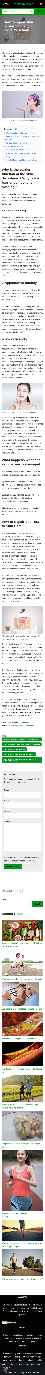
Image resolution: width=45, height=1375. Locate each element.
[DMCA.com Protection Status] (9, 1323)
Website (7, 811)
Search (5, 899)
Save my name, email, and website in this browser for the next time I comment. (21, 859)
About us (13, 1365)
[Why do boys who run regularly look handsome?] (22, 1263)
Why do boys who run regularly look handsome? (22, 1279)
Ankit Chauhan (11, 37)
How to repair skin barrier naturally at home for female (20, 759)
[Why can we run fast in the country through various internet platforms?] (22, 1089)
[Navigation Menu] (41, 4)
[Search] (31, 11)
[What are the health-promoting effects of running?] (22, 1181)
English (8, 891)
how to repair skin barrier (14, 749)
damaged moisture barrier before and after (22, 739)
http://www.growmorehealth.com (21, 725)
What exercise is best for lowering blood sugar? (22, 979)
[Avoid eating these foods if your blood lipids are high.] (22, 1054)
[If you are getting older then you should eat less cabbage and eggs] (22, 931)
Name (7, 790)
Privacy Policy (8, 1368)
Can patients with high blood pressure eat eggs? (22, 1009)
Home (4, 1365)
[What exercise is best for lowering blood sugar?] (22, 963)
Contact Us (24, 1365)
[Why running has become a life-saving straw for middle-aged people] (22, 1231)
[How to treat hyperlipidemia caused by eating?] (22, 1024)
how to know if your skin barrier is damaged (21, 744)
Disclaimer (35, 1365)
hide (16, 129)
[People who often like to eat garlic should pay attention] (22, 1126)
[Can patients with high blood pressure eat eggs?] (20, 994)
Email (7, 801)
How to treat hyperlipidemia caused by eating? (21, 1039)
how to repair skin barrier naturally (18, 754)
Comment (9, 821)
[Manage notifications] (5, 1370)
